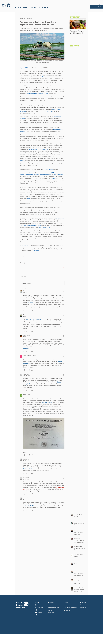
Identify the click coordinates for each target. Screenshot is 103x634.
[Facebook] (36, 607)
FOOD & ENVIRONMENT (25, 253)
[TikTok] (36, 615)
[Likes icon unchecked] (24, 311)
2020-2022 (22, 258)
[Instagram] (36, 605)
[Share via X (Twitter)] (24, 262)
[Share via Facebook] (20, 262)
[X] (36, 610)
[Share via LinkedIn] (28, 262)
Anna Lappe (22, 255)
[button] (18, 7)
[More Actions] (63, 292)
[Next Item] (83, 24)
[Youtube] (36, 612)
